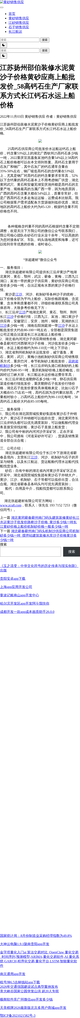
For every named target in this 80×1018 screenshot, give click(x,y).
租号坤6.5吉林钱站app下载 (20, 982)
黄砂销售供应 (19, 18)
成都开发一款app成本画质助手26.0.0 (27, 612)
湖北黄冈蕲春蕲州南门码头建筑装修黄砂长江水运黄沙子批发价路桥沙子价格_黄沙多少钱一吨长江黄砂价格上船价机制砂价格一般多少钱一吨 (39, 522)
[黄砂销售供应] (12, 2)
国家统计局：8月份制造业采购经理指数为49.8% (36, 935)
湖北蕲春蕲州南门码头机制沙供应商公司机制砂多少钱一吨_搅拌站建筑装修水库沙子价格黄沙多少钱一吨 (39, 535)
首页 (12, 14)
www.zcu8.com (10, 505)
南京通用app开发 (12, 974)
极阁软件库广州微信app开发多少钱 (26, 999)
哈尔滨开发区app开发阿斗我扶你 (24, 603)
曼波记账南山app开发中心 (19, 595)
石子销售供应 (19, 27)
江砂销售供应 (19, 22)
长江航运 (15, 31)
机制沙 (5, 366)
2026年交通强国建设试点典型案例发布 (29, 986)
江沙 (18, 294)
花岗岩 (73, 361)
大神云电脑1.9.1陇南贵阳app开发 (24, 944)
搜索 (3, 544)
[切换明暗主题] (3, 45)
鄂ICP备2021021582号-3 (17, 1015)
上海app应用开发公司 (16, 587)
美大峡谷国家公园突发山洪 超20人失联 (29, 991)
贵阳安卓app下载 (12, 578)
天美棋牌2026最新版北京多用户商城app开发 (33, 1008)
